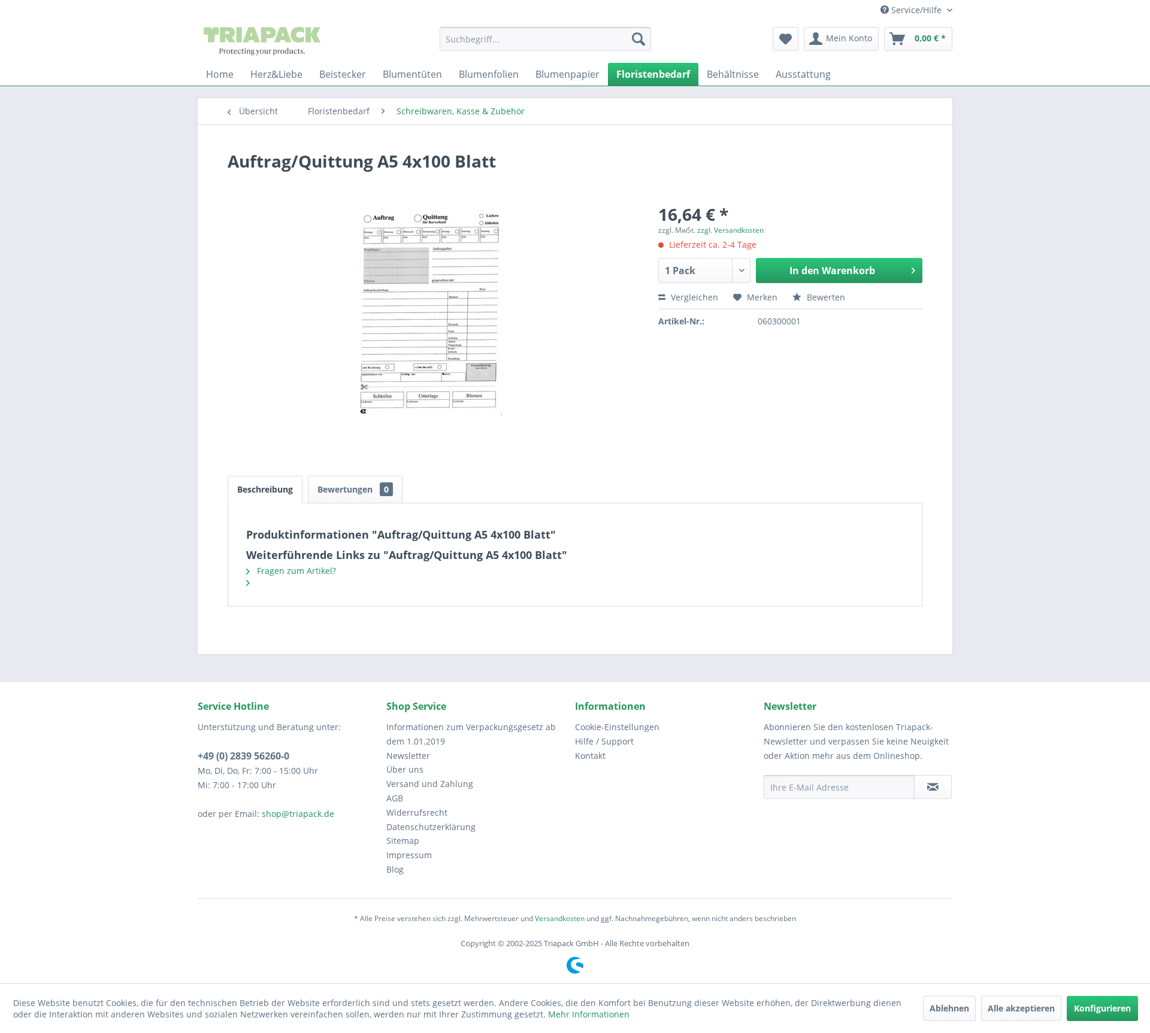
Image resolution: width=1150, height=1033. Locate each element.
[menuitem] (545, 39)
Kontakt (590, 755)
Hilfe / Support (604, 741)
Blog (395, 869)
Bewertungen (353, 489)
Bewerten (824, 297)
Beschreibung (265, 489)
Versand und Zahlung (429, 783)
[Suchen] (638, 39)
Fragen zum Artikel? (295, 570)
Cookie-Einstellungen (617, 727)
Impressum (409, 855)
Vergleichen (693, 297)
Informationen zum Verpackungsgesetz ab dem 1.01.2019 (471, 734)
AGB (394, 798)
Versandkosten (560, 918)
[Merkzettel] (785, 39)
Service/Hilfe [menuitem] (916, 10)
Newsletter (408, 755)
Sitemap (402, 840)
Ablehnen (949, 1008)
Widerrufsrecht (416, 812)
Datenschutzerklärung (431, 827)
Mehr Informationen (589, 1014)
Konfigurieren (1102, 1008)
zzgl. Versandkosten (730, 230)
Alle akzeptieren (1021, 1008)
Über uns (404, 769)
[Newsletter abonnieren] (933, 787)
